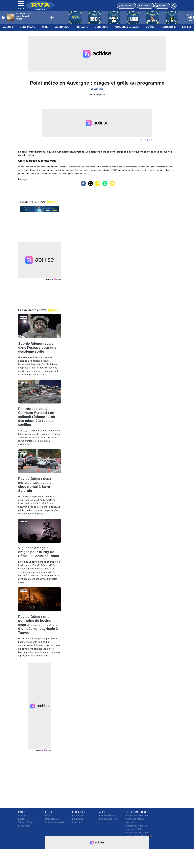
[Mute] (52, 17)
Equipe (22, 818)
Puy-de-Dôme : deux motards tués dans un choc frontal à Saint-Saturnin (36, 485)
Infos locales (52, 818)
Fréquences (24, 825)
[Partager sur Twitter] (89, 184)
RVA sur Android (108, 818)
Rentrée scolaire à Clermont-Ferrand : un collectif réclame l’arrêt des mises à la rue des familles (36, 417)
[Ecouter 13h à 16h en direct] (39, 209)
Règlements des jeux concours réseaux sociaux (137, 819)
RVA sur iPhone (107, 815)
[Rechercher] (174, 6)
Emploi (186, 27)
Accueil (8, 27)
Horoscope (168, 27)
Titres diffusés (26, 822)
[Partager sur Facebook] (82, 184)
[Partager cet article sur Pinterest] (97, 184)
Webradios (62, 27)
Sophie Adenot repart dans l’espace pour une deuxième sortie (37, 347)
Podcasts (82, 27)
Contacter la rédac (55, 822)
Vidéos (150, 27)
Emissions (77, 818)
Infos (44, 27)
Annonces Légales (127, 27)
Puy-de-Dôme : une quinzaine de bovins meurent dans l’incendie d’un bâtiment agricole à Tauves (38, 625)
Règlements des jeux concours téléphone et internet (137, 836)
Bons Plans (27, 27)
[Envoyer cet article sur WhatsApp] (104, 184)
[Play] (4, 17)
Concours (101, 27)
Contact (22, 815)
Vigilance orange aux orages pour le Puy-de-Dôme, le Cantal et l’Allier (38, 552)
